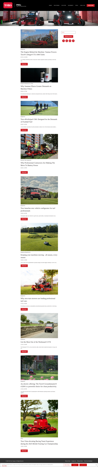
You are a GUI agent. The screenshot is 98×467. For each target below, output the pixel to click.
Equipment (23, 49)
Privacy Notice (80, 461)
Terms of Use (67, 461)
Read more (24, 64)
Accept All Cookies (83, 464)
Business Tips (23, 160)
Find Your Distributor (88, 461)
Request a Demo (68, 36)
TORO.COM (82, 5)
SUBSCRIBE (90, 5)
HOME (50, 5)
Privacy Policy (4, 465)
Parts (32, 83)
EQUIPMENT (70, 5)
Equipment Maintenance (25, 83)
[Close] (96, 465)
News (22, 438)
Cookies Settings (67, 464)
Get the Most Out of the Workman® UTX (36, 342)
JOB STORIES (56, 5)
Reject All (75, 464)
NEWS (76, 5)
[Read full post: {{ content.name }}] (39, 38)
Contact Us (73, 461)
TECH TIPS (63, 5)
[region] (49, 465)
